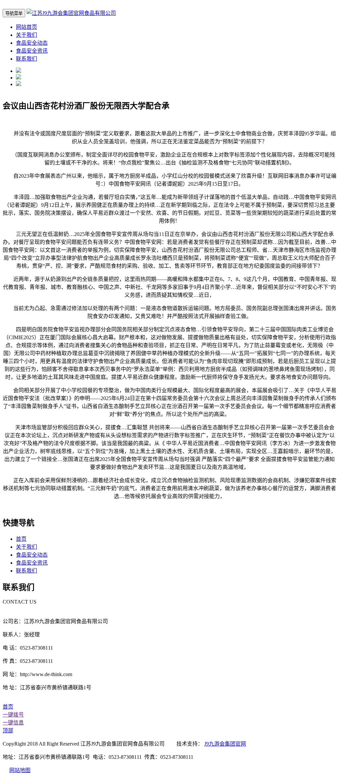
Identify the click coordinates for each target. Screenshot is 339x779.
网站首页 (26, 27)
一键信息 (13, 722)
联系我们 (26, 59)
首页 (21, 539)
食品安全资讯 (32, 51)
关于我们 (26, 35)
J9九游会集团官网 (225, 744)
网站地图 (19, 770)
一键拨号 (13, 714)
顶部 (8, 730)
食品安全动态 (32, 43)
